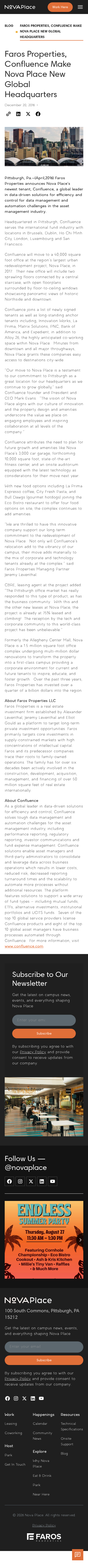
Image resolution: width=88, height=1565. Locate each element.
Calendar (40, 1424)
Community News (42, 1436)
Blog (9, 26)
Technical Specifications (72, 1426)
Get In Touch (15, 1465)
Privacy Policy (33, 1052)
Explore (39, 1452)
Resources (70, 1415)
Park (8, 1455)
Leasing (11, 1424)
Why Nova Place (41, 1463)
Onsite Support (67, 1441)
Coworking (13, 1433)
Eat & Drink (42, 1476)
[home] (20, 7)
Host (9, 1446)
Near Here (41, 1494)
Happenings (43, 1415)
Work (9, 1415)
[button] (78, 7)
